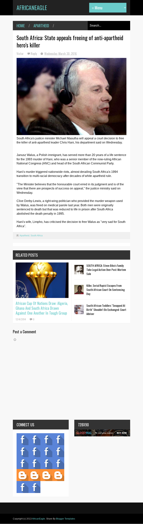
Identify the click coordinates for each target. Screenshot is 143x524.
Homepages (58, 463)
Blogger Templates (65, 518)
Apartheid (41, 25)
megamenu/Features (58, 451)
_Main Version (22, 475)
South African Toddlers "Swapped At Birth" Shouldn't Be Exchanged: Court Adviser (106, 309)
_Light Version (46, 475)
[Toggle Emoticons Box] (15, 339)
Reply (34, 53)
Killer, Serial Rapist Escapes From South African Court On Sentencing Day (105, 289)
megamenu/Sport (46, 463)
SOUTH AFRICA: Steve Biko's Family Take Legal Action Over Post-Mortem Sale (106, 269)
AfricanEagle (32, 7)
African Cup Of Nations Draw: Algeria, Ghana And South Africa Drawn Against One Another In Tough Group (42, 308)
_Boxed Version (58, 475)
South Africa (37, 235)
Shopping (34, 463)
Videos (34, 439)
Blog (22, 439)
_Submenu (46, 439)
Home (21, 25)
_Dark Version (34, 475)
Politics (22, 463)
